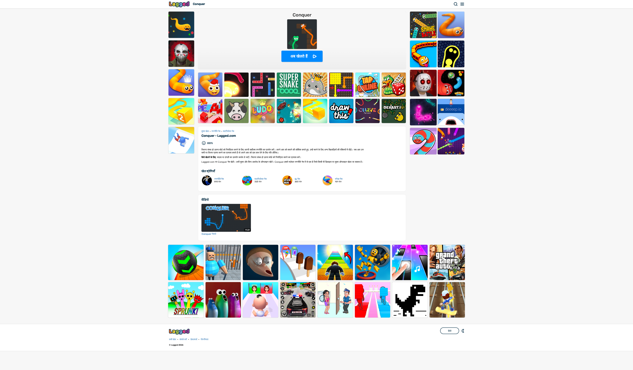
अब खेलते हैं (299, 56)
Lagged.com (179, 331)
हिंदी (449, 331)
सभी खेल (172, 339)
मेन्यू (462, 4)
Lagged (179, 4)
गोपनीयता (204, 339)
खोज (455, 4)
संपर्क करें (183, 339)
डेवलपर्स (193, 339)
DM (463, 330)
